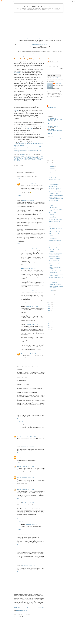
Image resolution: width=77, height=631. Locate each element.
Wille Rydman (17, 160)
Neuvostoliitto (36, 157)
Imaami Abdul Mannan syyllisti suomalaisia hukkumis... (55, 183)
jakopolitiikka (33, 156)
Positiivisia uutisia (53, 207)
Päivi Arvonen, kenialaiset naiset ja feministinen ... (56, 210)
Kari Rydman (51, 129)
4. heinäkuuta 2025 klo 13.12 (28, 477)
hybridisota (26, 156)
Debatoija (23, 353)
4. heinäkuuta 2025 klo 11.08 (30, 436)
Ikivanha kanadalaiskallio (54, 258)
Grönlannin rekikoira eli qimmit (55, 244)
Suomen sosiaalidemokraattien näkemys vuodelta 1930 (55, 253)
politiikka (22, 158)
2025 (49, 164)
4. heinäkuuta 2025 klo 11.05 (32, 324)
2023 (49, 304)
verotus (34, 159)
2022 (49, 306)
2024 (49, 302)
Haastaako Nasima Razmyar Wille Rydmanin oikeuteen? (56, 278)
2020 (49, 310)
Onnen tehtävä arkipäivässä (53, 115)
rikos (26, 158)
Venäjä (30, 159)
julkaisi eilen (35, 62)
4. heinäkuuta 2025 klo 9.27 (32, 268)
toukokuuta (52, 292)
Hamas (21, 156)
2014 (49, 322)
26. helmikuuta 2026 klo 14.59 (28, 565)
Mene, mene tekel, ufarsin (53, 135)
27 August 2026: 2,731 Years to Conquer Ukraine (54, 106)
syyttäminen (20, 159)
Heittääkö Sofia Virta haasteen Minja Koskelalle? (55, 281)
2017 (49, 316)
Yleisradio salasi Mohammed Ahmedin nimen (55, 180)
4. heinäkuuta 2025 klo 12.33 (32, 424)
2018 (49, 314)
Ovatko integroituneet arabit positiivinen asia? (55, 271)
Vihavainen (50, 133)
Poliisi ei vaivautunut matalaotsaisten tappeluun (55, 201)
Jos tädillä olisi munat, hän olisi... (56, 219)
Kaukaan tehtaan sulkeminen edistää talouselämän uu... (55, 189)
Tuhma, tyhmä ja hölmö (54, 186)
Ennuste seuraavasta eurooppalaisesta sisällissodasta (56, 197)
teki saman (30, 128)
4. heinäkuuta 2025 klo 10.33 (28, 412)
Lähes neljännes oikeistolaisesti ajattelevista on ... (55, 237)
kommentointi (19, 157)
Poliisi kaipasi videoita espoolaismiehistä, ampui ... (55, 261)
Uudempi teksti (17, 607)
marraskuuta (52, 168)
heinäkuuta (52, 176)
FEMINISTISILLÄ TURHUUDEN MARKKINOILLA (55, 120)
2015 (49, 320)
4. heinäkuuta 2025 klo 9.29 (31, 290)
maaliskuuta (52, 296)
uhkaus (26, 159)
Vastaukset (21, 181)
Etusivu (29, 607)
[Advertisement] (38, 23)
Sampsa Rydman (32, 158)
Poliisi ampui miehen (53, 246)
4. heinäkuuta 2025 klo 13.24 (32, 353)
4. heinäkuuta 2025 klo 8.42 (28, 169)
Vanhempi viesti (41, 607)
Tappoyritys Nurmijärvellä (54, 225)
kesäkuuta (52, 290)
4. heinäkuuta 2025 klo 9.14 (30, 183)
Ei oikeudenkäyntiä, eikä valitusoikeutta (40, 44)
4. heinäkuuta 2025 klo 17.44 (28, 534)
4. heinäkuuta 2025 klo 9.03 (28, 200)
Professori (58, 83)
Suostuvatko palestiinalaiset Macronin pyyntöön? (55, 192)
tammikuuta (52, 300)
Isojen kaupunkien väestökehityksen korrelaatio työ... (55, 228)
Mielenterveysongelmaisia (54, 256)
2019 (49, 312)
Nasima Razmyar (27, 157)
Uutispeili (50, 123)
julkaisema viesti (18, 72)
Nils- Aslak (23, 268)
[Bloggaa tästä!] (35, 154)
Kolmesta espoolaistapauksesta (55, 231)
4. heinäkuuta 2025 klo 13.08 (28, 457)
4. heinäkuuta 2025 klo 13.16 (28, 489)
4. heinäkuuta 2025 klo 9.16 (31, 248)
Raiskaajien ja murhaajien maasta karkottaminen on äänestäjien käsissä (40, 38)
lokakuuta (52, 170)
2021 (49, 308)
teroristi (22, 183)
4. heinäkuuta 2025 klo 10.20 (32, 306)
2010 (49, 329)
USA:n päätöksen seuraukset (55, 284)
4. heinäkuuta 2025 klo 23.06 (28, 549)
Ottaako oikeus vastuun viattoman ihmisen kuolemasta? (56, 274)
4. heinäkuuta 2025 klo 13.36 (28, 502)
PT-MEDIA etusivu (52, 114)
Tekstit (50, 59)
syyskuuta (52, 172)
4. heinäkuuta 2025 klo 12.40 (28, 446)
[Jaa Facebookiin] (37, 154)
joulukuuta (52, 166)
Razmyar (16, 110)
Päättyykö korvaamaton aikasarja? (56, 195)
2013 (49, 323)
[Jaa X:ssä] (36, 154)
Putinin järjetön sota (40, 50)
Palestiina (16, 158)
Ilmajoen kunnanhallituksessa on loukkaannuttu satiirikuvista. (54, 125)
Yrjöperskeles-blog (52, 118)
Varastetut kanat (52, 177)
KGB (15, 157)
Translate (56, 77)
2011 (49, 327)
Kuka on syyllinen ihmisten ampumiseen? (54, 216)
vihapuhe (39, 159)
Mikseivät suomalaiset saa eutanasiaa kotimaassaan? (55, 222)
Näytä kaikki (61, 138)
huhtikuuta (52, 294)
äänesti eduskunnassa (26, 127)
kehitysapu (41, 156)
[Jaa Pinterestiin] (39, 154)
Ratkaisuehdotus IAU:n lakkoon (55, 247)
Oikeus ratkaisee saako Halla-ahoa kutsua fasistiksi (56, 287)
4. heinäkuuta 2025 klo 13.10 (28, 466)
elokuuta (51, 174)
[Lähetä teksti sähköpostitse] (31, 154)
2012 (49, 325)
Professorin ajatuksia (38, 6)
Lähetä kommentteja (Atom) (22, 610)
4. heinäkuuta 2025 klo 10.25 (28, 365)
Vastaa (18, 178)
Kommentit (51, 61)
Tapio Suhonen (20, 436)
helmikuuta (52, 298)
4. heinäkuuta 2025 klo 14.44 (32, 524)
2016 (49, 318)
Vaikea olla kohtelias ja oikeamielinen (55, 130)
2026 (49, 162)
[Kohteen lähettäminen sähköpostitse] (33, 154)
